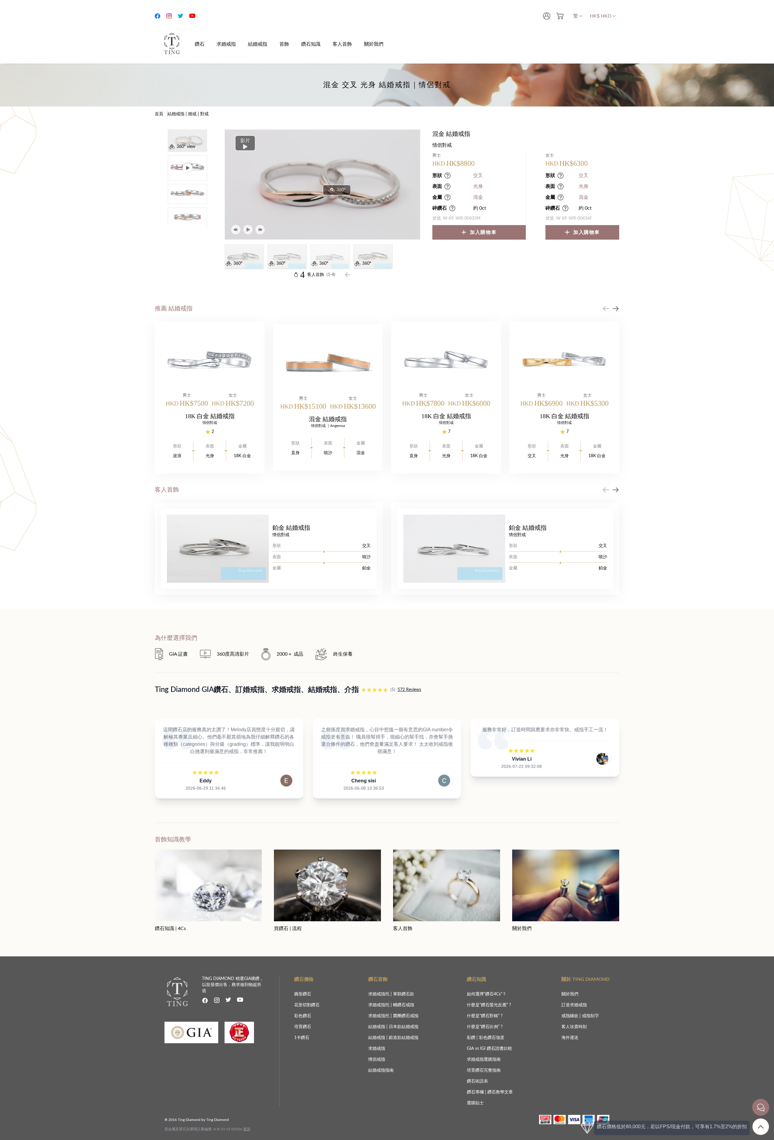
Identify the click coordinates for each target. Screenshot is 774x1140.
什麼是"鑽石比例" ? (484, 1027)
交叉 (478, 175)
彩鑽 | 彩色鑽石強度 (485, 1038)
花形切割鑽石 (307, 1005)
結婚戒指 (377, 1027)
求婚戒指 (376, 1049)
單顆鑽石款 (403, 994)
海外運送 (569, 1038)
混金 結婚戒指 (328, 419)
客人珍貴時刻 (574, 1027)
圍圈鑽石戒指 (405, 1016)
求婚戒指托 (379, 994)
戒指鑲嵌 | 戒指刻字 (580, 1016)
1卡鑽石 (301, 1038)
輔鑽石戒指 (403, 1005)
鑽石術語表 (477, 1081)
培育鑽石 (302, 1027)
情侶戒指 (376, 1059)
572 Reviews (409, 690)
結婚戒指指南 (381, 1070)
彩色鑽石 (302, 1016)
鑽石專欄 (476, 1092)
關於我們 (569, 994)
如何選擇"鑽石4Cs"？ (486, 994)
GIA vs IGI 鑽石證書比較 (489, 1049)
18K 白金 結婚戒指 (210, 416)
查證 (246, 1129)
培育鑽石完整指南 (484, 1070)
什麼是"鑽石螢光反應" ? (489, 1005)
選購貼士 (475, 1103)
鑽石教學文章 (500, 1092)
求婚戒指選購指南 (484, 1059)
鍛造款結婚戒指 (403, 1038)
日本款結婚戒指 (403, 1027)
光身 (478, 186)
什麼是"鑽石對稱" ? (484, 1016)
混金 (478, 197)
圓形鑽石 (302, 994)
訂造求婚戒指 (574, 1005)
